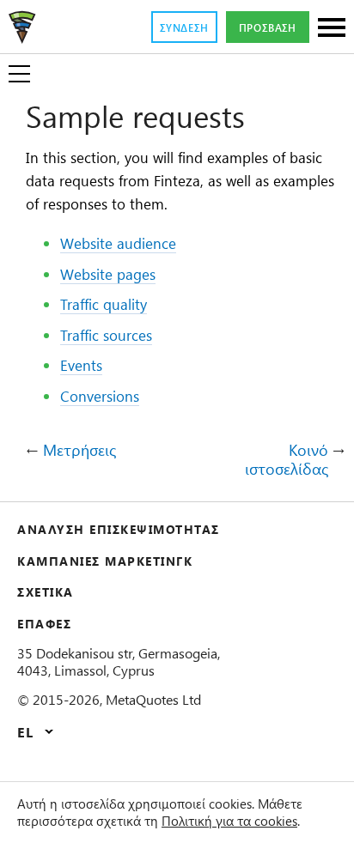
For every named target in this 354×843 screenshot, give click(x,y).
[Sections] (331, 28)
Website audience (118, 242)
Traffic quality (103, 303)
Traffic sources (106, 334)
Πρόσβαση (267, 27)
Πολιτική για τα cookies (229, 820)
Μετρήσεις (79, 450)
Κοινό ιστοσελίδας (286, 459)
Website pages (108, 273)
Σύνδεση (184, 27)
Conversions (99, 395)
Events (81, 364)
